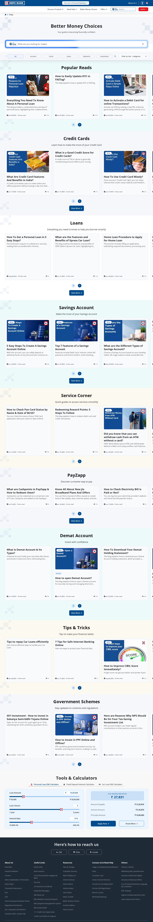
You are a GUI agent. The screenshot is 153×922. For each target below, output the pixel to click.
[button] (75, 3)
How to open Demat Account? (73, 578)
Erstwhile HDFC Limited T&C (15, 914)
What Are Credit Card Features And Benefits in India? (25, 178)
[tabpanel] (76, 811)
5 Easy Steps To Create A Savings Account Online (26, 347)
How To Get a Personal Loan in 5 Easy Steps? (26, 238)
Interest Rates (68, 888)
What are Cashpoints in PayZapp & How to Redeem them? (28, 490)
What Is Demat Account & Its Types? (24, 551)
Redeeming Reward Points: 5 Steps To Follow (72, 411)
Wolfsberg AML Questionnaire (132, 871)
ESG (6, 892)
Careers (8, 875)
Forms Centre (68, 909)
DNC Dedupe (126, 891)
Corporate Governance (13, 888)
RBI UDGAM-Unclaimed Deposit (45, 899)
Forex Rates (67, 892)
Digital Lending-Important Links (133, 895)
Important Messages (41, 891)
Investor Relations (11, 871)
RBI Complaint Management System (47, 903)
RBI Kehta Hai (39, 895)
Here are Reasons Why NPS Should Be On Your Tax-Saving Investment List (125, 719)
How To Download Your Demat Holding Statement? (123, 551)
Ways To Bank (68, 897)
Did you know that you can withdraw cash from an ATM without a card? (121, 437)
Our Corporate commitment (15, 909)
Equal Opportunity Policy (130, 899)
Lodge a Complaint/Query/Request (105, 867)
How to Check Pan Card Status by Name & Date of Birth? (27, 411)
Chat (78, 852)
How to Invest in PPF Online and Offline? (75, 741)
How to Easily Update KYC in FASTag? (72, 77)
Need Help (71, 9)
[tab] (44, 784)
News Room (9, 884)
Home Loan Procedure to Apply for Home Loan (123, 238)
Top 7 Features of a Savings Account (72, 347)
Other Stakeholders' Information (17, 880)
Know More (131, 823)
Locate (95, 852)
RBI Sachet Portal (40, 908)
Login (142, 9)
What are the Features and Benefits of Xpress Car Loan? (72, 238)
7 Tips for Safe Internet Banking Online (74, 643)
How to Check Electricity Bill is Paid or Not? (122, 490)
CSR (6, 897)
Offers (103, 9)
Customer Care (97, 875)
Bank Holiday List (69, 875)
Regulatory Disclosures (13, 905)
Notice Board (68, 884)
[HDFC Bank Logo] (15, 3)
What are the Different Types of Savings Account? (123, 347)
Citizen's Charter (127, 867)
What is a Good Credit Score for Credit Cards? (74, 154)
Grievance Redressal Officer (131, 880)
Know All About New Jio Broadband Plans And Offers (72, 490)
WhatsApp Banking (99, 897)
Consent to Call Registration (102, 884)
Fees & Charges (69, 867)
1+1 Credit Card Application (44, 912)
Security (37, 882)
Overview (8, 867)
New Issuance (39, 871)
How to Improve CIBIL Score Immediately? (121, 667)
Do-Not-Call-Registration (101, 888)
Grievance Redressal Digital (131, 875)
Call (60, 852)
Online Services (69, 880)
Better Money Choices (88, 9)
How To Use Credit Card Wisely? (123, 176)
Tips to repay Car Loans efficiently (28, 641)
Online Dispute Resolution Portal (17, 901)
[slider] (23, 796)
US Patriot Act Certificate (43, 886)
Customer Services (70, 871)
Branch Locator (97, 892)
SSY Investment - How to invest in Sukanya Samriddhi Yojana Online (27, 717)
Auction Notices (69, 905)
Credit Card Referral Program (45, 916)
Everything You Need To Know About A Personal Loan (25, 102)
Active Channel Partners (101, 880)
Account (58, 573)
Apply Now (102, 823)
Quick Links (38, 867)
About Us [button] (131, 3)
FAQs (94, 871)
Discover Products (54, 9)
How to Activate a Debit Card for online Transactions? (124, 102)
